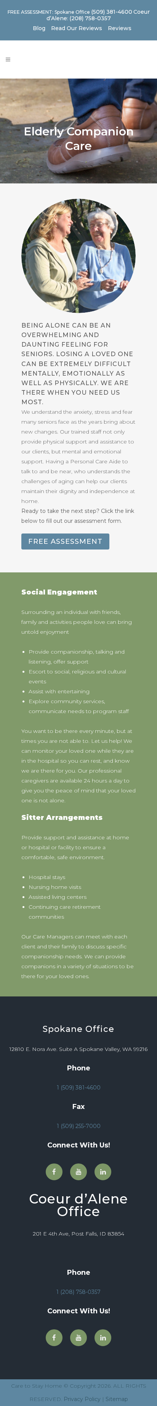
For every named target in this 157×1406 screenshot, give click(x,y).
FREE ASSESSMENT (65, 541)
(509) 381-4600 (111, 11)
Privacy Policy (82, 1399)
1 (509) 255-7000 (79, 1126)
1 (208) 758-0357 (78, 1292)
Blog (39, 28)
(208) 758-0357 (90, 18)
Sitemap (117, 1399)
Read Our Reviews (76, 28)
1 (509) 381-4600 (79, 1087)
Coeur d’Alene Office (78, 1205)
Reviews (119, 28)
